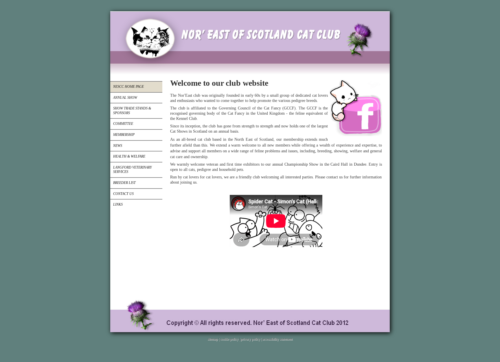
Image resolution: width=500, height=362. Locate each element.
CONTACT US (123, 194)
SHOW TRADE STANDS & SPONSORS (132, 110)
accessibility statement (277, 339)
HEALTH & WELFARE (129, 156)
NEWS (117, 146)
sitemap (212, 339)
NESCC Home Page (128, 87)
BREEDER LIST (124, 183)
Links (118, 204)
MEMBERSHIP (124, 135)
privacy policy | (251, 339)
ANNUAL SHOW (125, 98)
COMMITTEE (123, 124)
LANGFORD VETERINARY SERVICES (132, 169)
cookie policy (229, 339)
